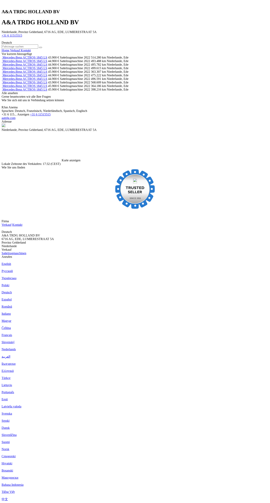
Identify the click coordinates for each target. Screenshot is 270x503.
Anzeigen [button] (23, 114)
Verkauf (6, 224)
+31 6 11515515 (12, 35)
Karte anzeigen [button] (71, 160)
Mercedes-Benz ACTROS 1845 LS (25, 57)
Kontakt (17, 224)
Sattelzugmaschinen (14, 253)
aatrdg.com (8, 118)
